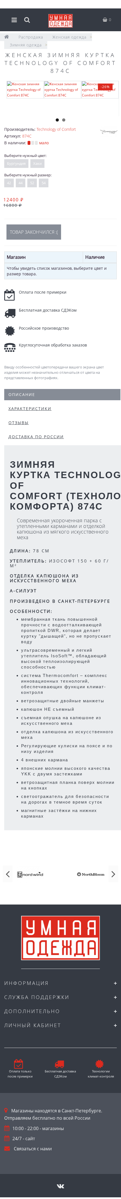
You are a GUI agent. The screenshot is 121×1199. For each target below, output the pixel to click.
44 (21, 182)
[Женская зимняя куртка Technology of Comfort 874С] (25, 89)
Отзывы (18, 422)
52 (32, 182)
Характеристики (29, 408)
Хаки (37, 163)
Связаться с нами (33, 1149)
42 (9, 182)
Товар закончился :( (34, 232)
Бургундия (16, 163)
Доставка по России (36, 436)
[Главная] (6, 37)
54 (44, 182)
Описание (21, 394)
